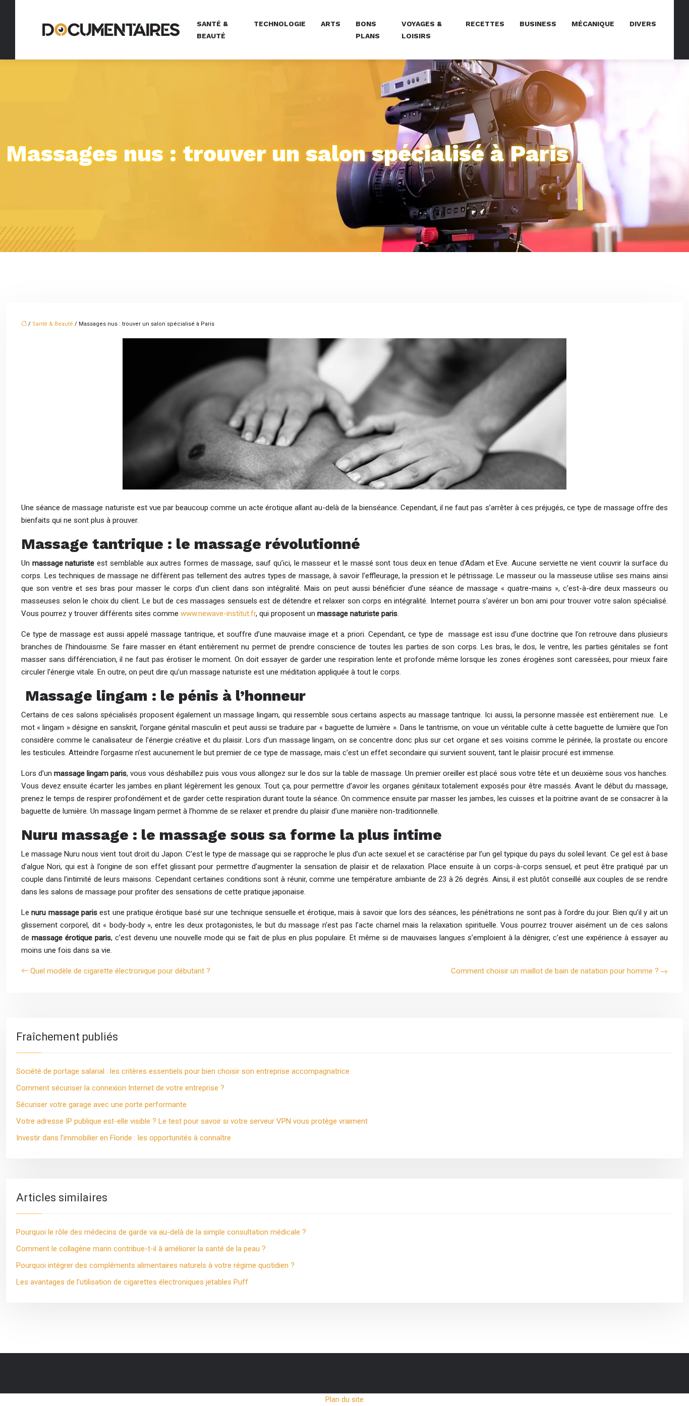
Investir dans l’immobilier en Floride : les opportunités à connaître (123, 1137)
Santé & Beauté (52, 324)
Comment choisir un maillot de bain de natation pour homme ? (555, 970)
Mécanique (592, 24)
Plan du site (344, 1399)
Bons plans (368, 30)
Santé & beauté (212, 30)
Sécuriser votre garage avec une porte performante (101, 1104)
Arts (330, 24)
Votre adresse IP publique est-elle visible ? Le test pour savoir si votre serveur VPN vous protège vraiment (192, 1121)
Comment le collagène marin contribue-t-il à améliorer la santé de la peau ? (141, 1248)
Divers (642, 24)
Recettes (485, 24)
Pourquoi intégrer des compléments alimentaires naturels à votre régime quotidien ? (155, 1265)
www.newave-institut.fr (218, 613)
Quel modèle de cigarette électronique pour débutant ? (120, 970)
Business (538, 24)
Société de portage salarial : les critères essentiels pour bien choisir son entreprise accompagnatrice (183, 1071)
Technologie (280, 24)
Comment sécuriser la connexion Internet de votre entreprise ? (120, 1087)
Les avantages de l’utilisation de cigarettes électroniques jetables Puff (132, 1282)
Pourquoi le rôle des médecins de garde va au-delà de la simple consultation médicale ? (161, 1232)
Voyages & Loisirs (421, 30)
